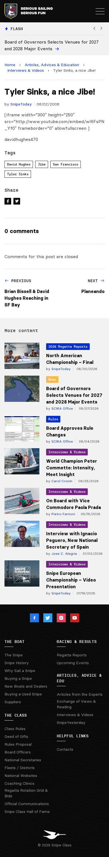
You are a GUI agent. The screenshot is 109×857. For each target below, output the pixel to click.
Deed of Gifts (16, 736)
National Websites (20, 775)
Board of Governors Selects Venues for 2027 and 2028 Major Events (74, 395)
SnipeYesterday (71, 722)
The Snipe (13, 654)
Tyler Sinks (18, 174)
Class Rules (14, 728)
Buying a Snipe (18, 678)
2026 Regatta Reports (67, 346)
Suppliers (12, 701)
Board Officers (17, 752)
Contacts (65, 749)
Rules (53, 419)
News (52, 379)
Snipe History (16, 662)
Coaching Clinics (19, 783)
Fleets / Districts (19, 767)
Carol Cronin (61, 481)
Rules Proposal (18, 744)
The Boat (14, 641)
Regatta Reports (72, 654)
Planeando (93, 291)
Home (9, 64)
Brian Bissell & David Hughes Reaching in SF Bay (26, 298)
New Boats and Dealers (25, 686)
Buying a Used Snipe (23, 694)
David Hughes (18, 164)
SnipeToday (21, 104)
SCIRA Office (61, 408)
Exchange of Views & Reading (76, 704)
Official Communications (26, 803)
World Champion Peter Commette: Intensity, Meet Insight (71, 467)
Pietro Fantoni (62, 514)
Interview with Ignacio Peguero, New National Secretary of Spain (72, 540)
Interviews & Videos (25, 70)
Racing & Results (77, 641)
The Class (15, 715)
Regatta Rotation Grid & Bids (26, 793)
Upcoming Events (73, 662)
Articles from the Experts (80, 694)
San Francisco (65, 164)
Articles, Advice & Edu (79, 678)
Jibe (42, 164)
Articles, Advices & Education (52, 64)
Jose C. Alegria (63, 553)
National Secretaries (22, 759)
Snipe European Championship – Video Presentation (71, 579)
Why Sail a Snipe (19, 670)
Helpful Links (73, 735)
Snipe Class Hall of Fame (27, 811)
